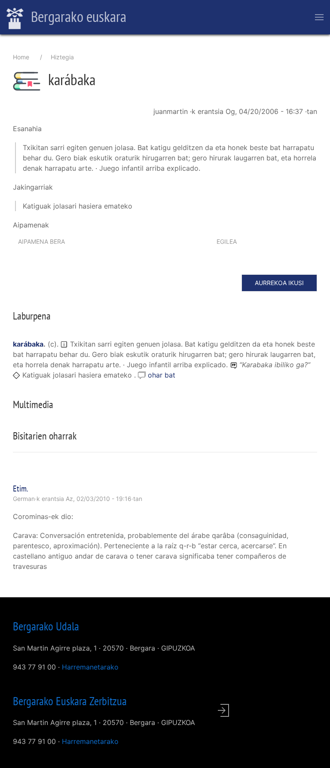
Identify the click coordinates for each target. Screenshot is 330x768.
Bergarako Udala (46, 626)
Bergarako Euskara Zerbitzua (70, 701)
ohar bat (161, 375)
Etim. (20, 488)
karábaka (28, 344)
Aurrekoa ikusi (279, 282)
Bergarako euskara (77, 16)
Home (21, 57)
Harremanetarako (90, 667)
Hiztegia (62, 57)
